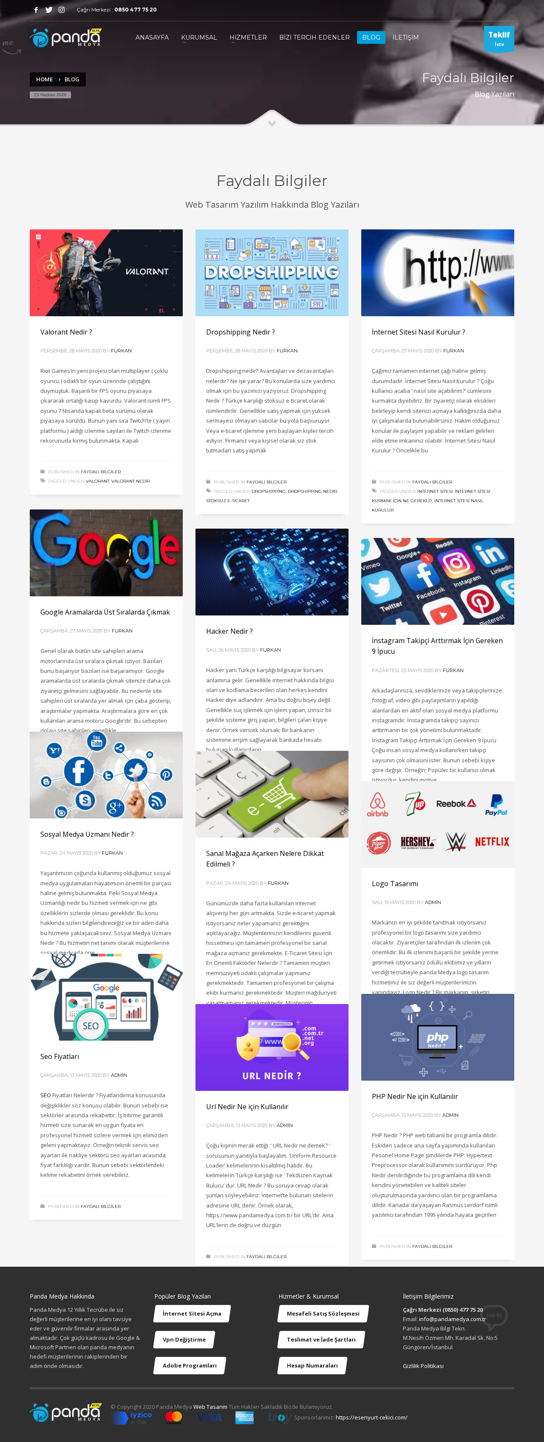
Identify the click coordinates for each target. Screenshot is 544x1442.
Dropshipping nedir (312, 491)
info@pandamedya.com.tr (452, 1319)
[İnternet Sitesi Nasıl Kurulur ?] (438, 273)
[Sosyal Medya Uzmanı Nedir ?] (106, 775)
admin (433, 902)
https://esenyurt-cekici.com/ (372, 1418)
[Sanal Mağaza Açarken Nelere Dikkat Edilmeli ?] (272, 794)
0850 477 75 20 (135, 9)
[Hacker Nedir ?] (272, 572)
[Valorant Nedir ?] (106, 273)
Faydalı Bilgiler (101, 472)
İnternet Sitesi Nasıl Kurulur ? (418, 332)
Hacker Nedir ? (229, 631)
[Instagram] (61, 9)
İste (499, 38)
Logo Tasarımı (395, 883)
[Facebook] (36, 9)
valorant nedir (130, 481)
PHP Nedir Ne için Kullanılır (415, 1096)
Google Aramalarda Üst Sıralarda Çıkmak (105, 612)
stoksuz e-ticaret (227, 501)
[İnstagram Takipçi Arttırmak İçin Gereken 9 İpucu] (438, 581)
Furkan (121, 351)
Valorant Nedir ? (66, 332)
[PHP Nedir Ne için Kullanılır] (438, 1037)
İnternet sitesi (435, 491)
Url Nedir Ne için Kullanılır (247, 1106)
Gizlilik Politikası (423, 1366)
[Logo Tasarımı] (438, 824)
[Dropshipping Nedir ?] (272, 273)
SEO (45, 1095)
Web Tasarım (210, 1407)
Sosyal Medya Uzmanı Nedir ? (87, 834)
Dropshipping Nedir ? (240, 332)
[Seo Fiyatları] (106, 997)
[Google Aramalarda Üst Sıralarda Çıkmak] (106, 553)
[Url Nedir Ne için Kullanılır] (272, 1047)
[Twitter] (48, 9)
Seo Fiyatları (59, 1056)
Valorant (97, 481)
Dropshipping (269, 491)
